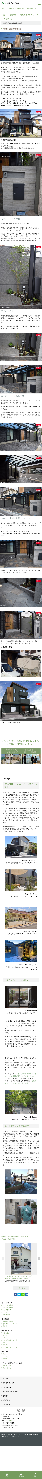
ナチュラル (6, 1333)
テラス (5, 1312)
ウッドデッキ (7, 1310)
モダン (5, 1338)
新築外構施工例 (8, 1321)
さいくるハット (8, 1368)
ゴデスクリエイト (14, 1436)
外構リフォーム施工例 (10, 1324)
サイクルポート (8, 1365)
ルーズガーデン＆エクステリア (13, 1347)
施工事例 (5, 1379)
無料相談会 (6, 1400)
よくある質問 (7, 1404)
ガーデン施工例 (8, 1305)
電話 (35, 1476)
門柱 (4, 1354)
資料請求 (21, 1476)
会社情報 (5, 1396)
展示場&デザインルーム (10, 1391)
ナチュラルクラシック (10, 1340)
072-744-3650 (10, 1421)
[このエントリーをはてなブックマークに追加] (26, 1294)
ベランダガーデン (8, 1307)
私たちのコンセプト (9, 1383)
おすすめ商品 (7, 1387)
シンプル (5, 1335)
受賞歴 (5, 1326)
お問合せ (7, 1476)
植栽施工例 (6, 1315)
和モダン (5, 1345)
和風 (4, 1342)
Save (39, 35)
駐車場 (5, 1359)
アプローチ (6, 1356)
